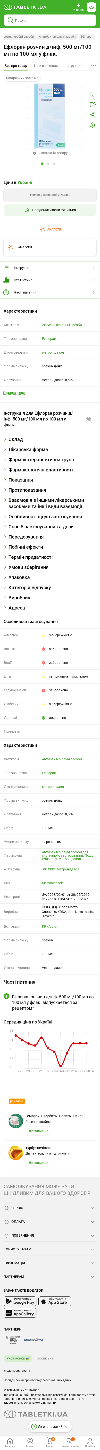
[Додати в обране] (92, 94)
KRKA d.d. (49, 926)
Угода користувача (17, 1370)
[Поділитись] (92, 115)
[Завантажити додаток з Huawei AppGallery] (20, 1313)
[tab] (16, 65)
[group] (50, 205)
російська (45, 1358)
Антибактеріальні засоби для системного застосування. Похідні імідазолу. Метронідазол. (69, 855)
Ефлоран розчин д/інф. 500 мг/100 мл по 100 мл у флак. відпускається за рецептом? (53, 1002)
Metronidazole (53, 883)
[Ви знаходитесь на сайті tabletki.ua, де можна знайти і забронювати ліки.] (25, 7)
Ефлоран (87, 36)
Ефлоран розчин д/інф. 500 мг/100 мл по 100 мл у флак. (48, 50)
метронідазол (53, 352)
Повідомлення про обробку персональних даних (37, 1380)
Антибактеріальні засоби (57, 36)
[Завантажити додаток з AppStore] (54, 1301)
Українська (16, 1358)
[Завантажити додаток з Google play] (20, 1301)
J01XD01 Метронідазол (60, 869)
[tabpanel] (50, 441)
